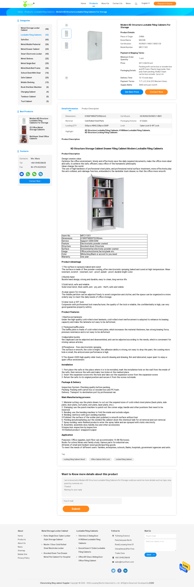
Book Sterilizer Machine (35, 87)
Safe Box (35, 40)
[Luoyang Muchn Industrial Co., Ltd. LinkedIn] (125, 570)
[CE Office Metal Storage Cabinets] (24, 130)
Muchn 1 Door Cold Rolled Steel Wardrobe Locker (55, 546)
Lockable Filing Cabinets (35, 35)
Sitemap (21, 551)
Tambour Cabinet (35, 97)
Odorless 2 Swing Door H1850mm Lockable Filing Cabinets (89, 539)
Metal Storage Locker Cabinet (35, 29)
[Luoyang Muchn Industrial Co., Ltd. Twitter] (113, 570)
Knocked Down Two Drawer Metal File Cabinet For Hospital (57, 555)
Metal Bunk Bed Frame (35, 68)
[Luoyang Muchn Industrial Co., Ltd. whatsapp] (28, 174)
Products (22, 539)
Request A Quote (165, 4)
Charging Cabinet (35, 92)
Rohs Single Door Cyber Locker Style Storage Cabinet (57, 538)
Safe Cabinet (35, 78)
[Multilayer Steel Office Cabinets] (24, 138)
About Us (22, 543)
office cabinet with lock (100, 459)
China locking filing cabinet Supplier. (55, 583)
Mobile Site (22, 554)
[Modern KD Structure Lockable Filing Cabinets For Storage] (24, 121)
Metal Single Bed (35, 63)
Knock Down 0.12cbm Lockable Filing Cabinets (92, 550)
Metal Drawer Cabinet (35, 49)
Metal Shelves (35, 59)
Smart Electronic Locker (35, 54)
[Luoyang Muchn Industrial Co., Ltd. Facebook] (119, 570)
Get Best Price (132, 92)
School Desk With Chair (35, 73)
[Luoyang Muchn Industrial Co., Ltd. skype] (41, 174)
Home (20, 536)
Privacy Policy (23, 558)
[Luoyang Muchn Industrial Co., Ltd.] (29, 4)
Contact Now (34, 181)
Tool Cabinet (35, 101)
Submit (76, 508)
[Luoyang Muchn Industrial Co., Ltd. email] (22, 174)
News (20, 547)
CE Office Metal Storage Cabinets (37, 128)
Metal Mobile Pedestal (35, 44)
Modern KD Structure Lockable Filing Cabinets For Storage (39, 120)
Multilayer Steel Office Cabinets (39, 137)
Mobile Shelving (35, 82)
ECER (151, 583)
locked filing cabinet (124, 459)
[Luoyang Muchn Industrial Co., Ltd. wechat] (34, 174)
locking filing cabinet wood (74, 459)
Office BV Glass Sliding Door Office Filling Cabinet (91, 559)
